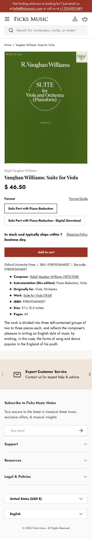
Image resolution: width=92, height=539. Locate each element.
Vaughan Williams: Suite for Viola (35, 45)
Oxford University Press (20, 264)
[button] (85, 19)
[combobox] (46, 30)
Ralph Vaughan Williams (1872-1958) (54, 276)
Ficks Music (39, 528)
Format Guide (78, 198)
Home (7, 45)
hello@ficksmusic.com (27, 8)
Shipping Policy (77, 234)
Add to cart (46, 252)
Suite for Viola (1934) (37, 295)
